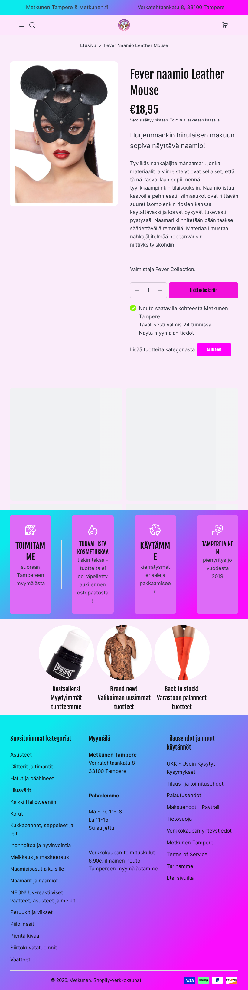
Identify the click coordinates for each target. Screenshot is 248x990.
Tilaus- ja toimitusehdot (195, 784)
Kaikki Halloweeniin (33, 802)
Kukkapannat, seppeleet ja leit (41, 829)
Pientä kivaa (24, 936)
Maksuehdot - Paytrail (193, 807)
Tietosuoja (179, 819)
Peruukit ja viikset (31, 912)
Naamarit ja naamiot (34, 881)
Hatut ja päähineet (32, 778)
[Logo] (124, 25)
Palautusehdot (184, 795)
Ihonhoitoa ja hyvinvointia (40, 845)
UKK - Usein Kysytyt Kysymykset (191, 768)
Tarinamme (180, 866)
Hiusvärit (20, 790)
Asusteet (21, 755)
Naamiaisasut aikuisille (37, 869)
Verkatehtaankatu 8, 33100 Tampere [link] (181, 7)
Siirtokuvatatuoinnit (33, 948)
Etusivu (88, 45)
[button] (32, 25)
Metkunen (80, 980)
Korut (16, 814)
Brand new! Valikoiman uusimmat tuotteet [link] (124, 698)
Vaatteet (20, 959)
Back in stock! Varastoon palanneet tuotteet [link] (182, 698)
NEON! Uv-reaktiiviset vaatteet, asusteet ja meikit (42, 896)
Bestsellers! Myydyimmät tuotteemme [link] (66, 698)
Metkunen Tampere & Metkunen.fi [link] (67, 7)
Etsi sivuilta (180, 878)
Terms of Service (187, 854)
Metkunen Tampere (190, 842)
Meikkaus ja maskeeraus (39, 857)
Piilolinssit (22, 924)
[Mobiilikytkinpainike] (23, 25)
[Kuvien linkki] (66, 670)
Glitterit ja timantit (31, 766)
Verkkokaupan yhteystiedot (199, 831)
